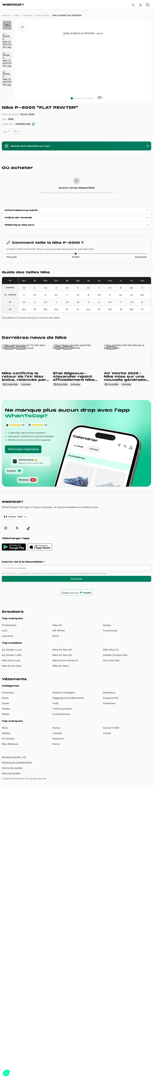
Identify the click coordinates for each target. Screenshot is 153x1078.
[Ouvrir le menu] (148, 5)
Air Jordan (8, 738)
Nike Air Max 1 (60, 665)
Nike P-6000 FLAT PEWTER (67, 15)
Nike (16, 15)
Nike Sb (57, 625)
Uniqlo (107, 733)
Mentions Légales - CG (14, 757)
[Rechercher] (133, 5)
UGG (4, 630)
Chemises (8, 692)
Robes (5, 714)
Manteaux (109, 692)
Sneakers (27, 15)
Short (5, 698)
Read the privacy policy (15, 1053)
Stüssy (107, 625)
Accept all (55, 1063)
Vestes (6, 708)
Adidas (6, 733)
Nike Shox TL (111, 649)
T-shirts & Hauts (62, 708)
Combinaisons (61, 714)
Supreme (7, 636)
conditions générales (78, 573)
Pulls (55, 703)
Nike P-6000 (42, 15)
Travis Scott (110, 630)
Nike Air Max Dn (62, 655)
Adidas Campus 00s (115, 655)
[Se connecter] (140, 5)
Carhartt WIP (111, 727)
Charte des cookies (12, 767)
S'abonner (76, 578)
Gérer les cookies (11, 773)
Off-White (58, 630)
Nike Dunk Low (11, 660)
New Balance (10, 744)
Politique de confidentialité (17, 762)
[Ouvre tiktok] (28, 528)
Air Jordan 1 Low (12, 649)
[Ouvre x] (17, 528)
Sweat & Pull (110, 698)
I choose (34, 1063)
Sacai (55, 636)
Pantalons (109, 703)
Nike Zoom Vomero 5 (65, 660)
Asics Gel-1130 (111, 660)
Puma (56, 727)
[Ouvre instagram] (6, 528)
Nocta (56, 744)
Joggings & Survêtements (68, 698)
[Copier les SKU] (33, 124)
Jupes (5, 703)
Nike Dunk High (11, 665)
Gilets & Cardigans (63, 692)
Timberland (9, 625)
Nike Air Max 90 (62, 649)
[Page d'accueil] (13, 5)
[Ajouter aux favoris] (22, 27)
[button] (6, 1073)
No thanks (13, 1063)
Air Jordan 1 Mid (11, 655)
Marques (6, 15)
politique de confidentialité (47, 573)
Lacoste (57, 733)
